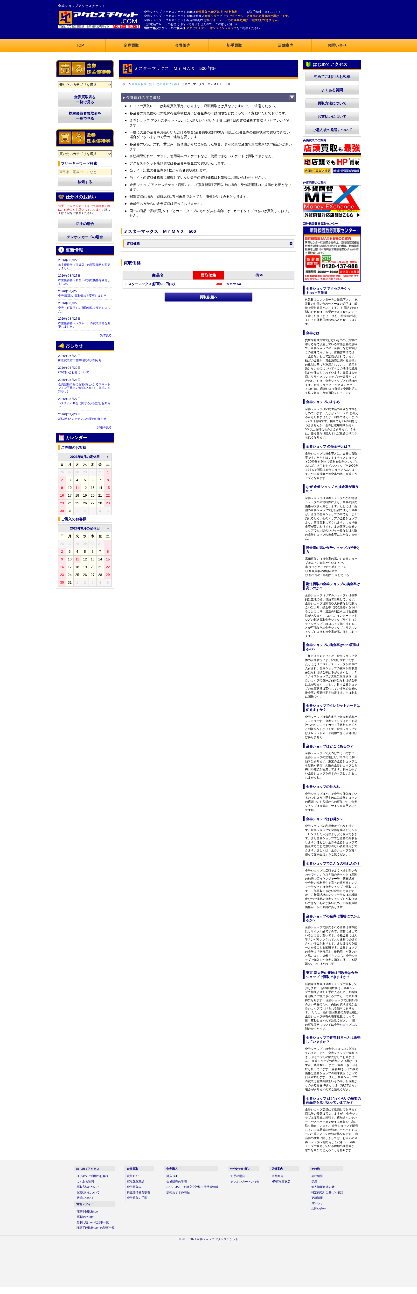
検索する (85, 182)
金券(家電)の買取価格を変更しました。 (83, 295)
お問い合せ (318, 1208)
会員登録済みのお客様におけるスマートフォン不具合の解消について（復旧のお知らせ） (84, 388)
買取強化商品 (135, 1181)
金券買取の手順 (137, 1197)
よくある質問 (332, 90)
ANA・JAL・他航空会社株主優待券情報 (192, 1187)
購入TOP (172, 1176)
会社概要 (317, 1176)
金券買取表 (134, 1187)
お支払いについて (332, 116)
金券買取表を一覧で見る (85, 99)
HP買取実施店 (281, 1181)
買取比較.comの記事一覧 (92, 1222)
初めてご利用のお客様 (332, 76)
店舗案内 (277, 1176)
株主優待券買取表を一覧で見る (85, 115)
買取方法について (332, 103)
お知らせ (317, 1203)
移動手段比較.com (88, 1211)
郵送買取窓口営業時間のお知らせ (80, 360)
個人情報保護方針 (322, 1187)
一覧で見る (104, 335)
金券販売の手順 (177, 1181)
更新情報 (317, 1197)
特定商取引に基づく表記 (327, 1192)
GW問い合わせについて (73, 372)
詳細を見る (104, 427)
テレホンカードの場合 (85, 237)
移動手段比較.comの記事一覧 (95, 1227)
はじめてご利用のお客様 (92, 1176)
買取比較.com (85, 1217)
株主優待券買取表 (138, 1192)
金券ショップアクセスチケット (81, 6)
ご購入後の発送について (332, 130)
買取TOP (133, 1176)
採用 (314, 1181)
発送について (85, 1197)
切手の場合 (85, 223)
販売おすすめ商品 (178, 1192)
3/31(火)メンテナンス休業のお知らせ (82, 418)
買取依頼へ (209, 297)
